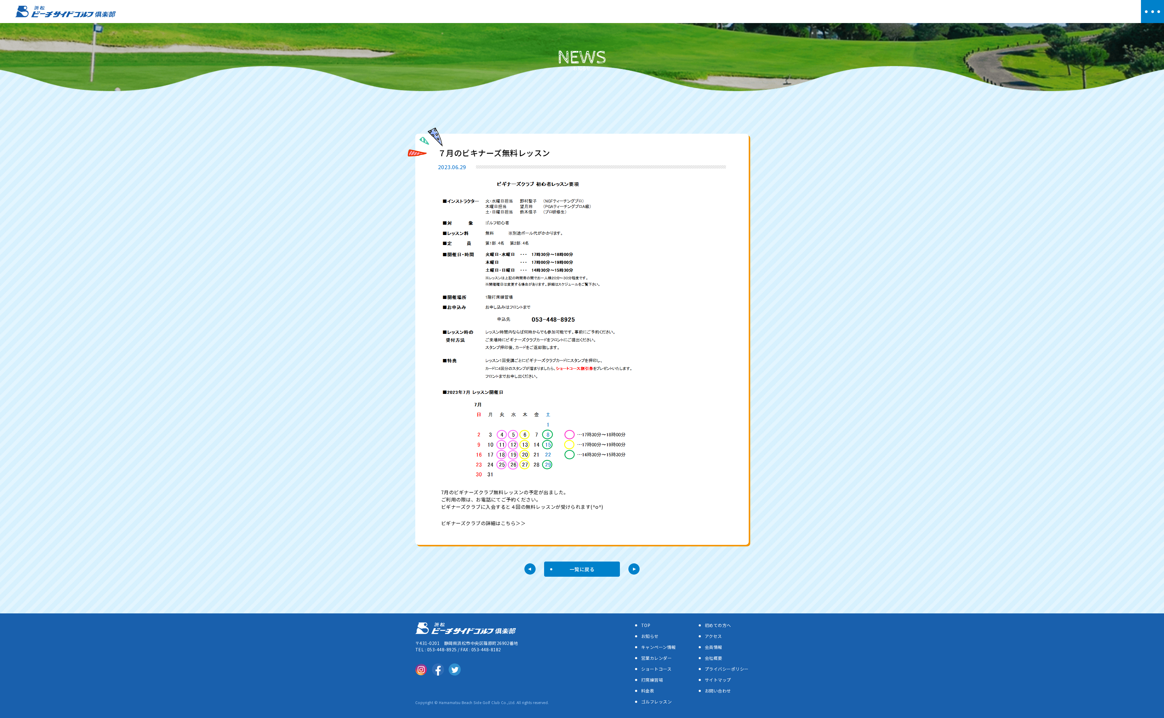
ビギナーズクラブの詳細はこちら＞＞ (483, 523)
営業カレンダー (656, 658)
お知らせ (650, 636)
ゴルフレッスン (656, 702)
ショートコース (656, 669)
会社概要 (713, 658)
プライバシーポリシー (727, 669)
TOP (645, 625)
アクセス (713, 636)
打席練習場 (652, 680)
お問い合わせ (718, 691)
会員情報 (713, 647)
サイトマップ (718, 680)
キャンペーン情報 (658, 647)
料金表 (647, 691)
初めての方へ (718, 625)
